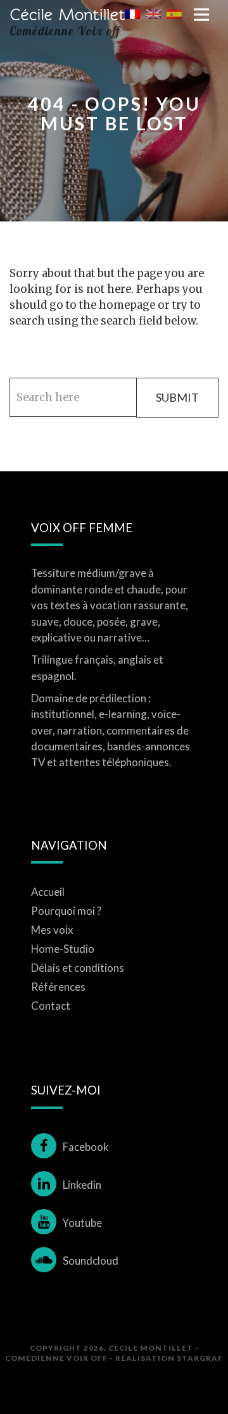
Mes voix (52, 929)
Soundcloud (90, 1260)
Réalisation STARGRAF (169, 1357)
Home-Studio (62, 948)
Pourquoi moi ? (66, 910)
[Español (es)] (174, 13)
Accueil (48, 891)
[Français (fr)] (132, 13)
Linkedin (82, 1184)
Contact (50, 1005)
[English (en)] (153, 13)
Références (58, 986)
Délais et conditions (77, 967)
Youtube (82, 1222)
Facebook (86, 1146)
